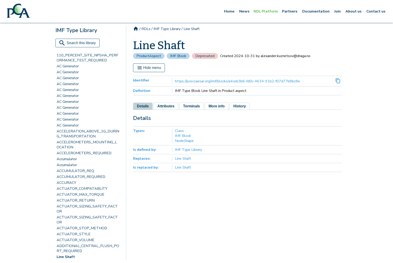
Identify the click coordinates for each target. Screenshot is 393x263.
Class (179, 130)
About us (353, 11)
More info (217, 106)
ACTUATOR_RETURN (76, 200)
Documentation (316, 11)
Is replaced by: (146, 167)
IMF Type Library (188, 149)
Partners (289, 11)
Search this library (81, 43)
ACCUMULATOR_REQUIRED (81, 176)
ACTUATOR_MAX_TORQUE (80, 194)
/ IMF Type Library (166, 28)
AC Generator (68, 66)
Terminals (191, 106)
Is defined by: (144, 149)
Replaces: (142, 158)
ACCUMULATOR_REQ (75, 170)
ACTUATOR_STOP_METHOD (82, 228)
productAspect (148, 55)
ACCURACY (66, 182)
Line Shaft (66, 256)
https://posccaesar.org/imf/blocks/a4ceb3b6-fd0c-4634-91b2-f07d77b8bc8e (237, 81)
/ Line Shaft (190, 28)
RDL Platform (266, 11)
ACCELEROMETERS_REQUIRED (84, 153)
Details (143, 106)
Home (229, 11)
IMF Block (178, 55)
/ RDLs (145, 28)
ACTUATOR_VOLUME (75, 240)
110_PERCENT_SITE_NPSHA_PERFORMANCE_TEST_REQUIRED (87, 58)
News (244, 11)
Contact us (375, 11)
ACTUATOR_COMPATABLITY (82, 188)
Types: (139, 130)
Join (337, 11)
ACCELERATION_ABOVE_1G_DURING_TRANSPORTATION (88, 134)
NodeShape (184, 140)
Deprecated (204, 55)
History (239, 106)
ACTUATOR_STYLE (74, 234)
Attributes (165, 106)
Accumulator (67, 159)
